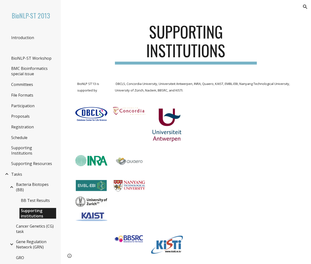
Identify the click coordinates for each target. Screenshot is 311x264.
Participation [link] (23, 105)
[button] (305, 7)
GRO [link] (20, 257)
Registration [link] (22, 127)
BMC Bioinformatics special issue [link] (29, 71)
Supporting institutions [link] (32, 213)
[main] (186, 43)
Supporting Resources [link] (31, 163)
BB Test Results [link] (35, 200)
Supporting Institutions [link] (21, 150)
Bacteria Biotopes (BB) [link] (32, 187)
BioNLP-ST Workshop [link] (31, 58)
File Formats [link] (22, 95)
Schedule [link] (19, 137)
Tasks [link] (16, 174)
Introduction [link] (22, 37)
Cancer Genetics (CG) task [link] (35, 228)
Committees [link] (22, 84)
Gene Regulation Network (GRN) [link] (31, 244)
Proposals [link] (20, 116)
